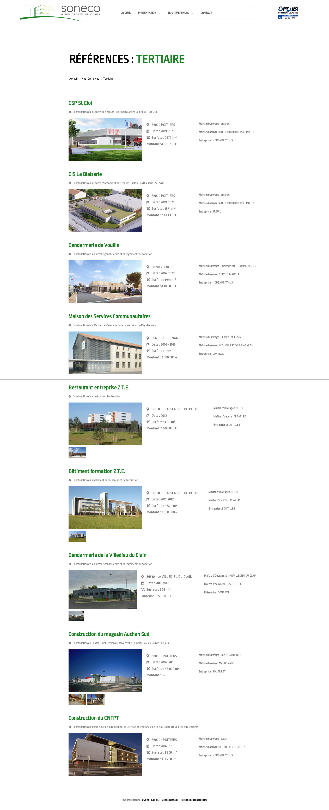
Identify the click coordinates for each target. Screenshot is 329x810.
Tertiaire (108, 78)
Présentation (147, 12)
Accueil (126, 12)
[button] (105, 139)
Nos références (90, 78)
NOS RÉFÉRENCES (179, 12)
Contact (206, 12)
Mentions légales (170, 800)
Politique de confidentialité (194, 800)
